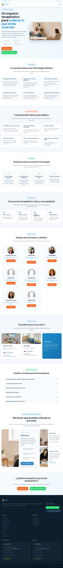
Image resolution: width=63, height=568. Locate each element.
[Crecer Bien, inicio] (5, 4)
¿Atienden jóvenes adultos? (12, 392)
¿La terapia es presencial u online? (14, 383)
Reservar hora (7, 48)
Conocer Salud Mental (53, 441)
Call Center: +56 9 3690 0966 (54, 510)
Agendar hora (11, 260)
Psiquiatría (5, 536)
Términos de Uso (58, 566)
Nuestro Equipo (36, 519)
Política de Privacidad (50, 566)
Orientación (5, 534)
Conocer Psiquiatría (26, 463)
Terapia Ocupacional (7, 521)
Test (4, 532)
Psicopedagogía (6, 523)
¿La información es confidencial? (14, 396)
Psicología (5, 518)
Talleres (4, 527)
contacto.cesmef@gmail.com (10, 555)
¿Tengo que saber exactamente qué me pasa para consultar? (20, 379)
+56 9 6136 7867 (38, 550)
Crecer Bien (7, 566)
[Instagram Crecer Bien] (47, 504)
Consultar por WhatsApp (10, 52)
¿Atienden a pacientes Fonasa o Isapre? (15, 401)
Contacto (35, 525)
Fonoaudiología (6, 519)
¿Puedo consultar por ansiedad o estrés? (16, 388)
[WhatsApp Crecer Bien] (53, 504)
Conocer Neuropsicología (52, 462)
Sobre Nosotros (36, 518)
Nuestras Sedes (36, 521)
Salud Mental (5, 525)
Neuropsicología (6, 528)
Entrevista (5, 530)
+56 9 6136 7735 (8, 550)
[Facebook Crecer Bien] (50, 504)
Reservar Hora (36, 523)
